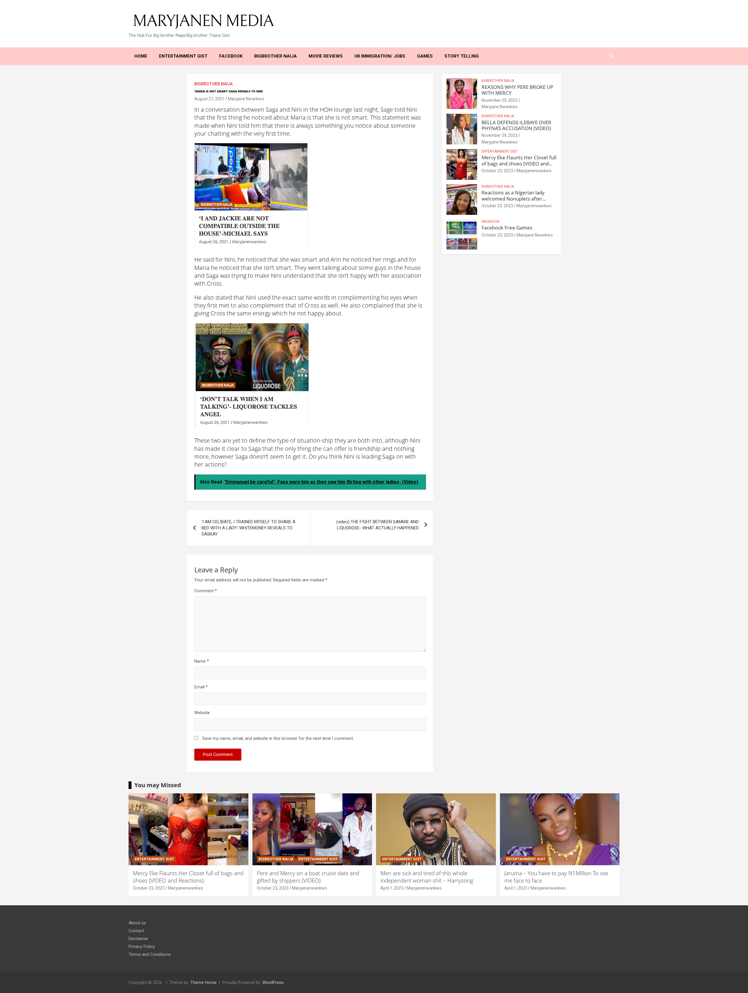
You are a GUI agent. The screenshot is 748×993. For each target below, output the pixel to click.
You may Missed (157, 785)
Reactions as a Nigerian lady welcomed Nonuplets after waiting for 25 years (513, 198)
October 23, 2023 (497, 170)
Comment (205, 590)
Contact (136, 930)
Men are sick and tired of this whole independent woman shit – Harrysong (426, 876)
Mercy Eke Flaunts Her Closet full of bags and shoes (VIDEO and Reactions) (519, 163)
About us (137, 922)
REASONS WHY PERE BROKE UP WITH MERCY (517, 90)
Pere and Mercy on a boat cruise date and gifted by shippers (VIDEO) (308, 876)
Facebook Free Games (507, 227)
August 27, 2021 (209, 98)
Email (201, 687)
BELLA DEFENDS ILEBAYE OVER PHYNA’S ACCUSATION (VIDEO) (516, 125)
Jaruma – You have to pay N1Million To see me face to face (556, 876)
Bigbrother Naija (213, 84)
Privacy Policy (142, 946)
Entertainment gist (499, 151)
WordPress (273, 982)
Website (202, 712)
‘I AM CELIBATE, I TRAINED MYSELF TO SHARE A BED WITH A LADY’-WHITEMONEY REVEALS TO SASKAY (248, 528)
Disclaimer (138, 938)
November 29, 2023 (499, 100)
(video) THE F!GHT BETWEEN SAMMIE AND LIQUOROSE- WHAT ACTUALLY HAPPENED (377, 525)
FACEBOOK (490, 222)
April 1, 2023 (391, 888)
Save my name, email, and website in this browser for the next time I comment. (278, 738)
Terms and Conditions (150, 954)
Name (201, 661)
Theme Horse (203, 982)
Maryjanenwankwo (534, 170)
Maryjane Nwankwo (246, 98)
